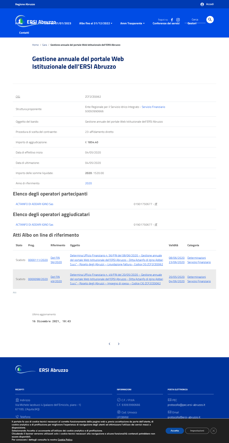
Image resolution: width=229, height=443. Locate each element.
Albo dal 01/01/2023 (57, 23)
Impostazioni (197, 430)
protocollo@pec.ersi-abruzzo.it (186, 405)
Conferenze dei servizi (166, 23)
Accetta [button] (175, 430)
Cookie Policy (65, 439)
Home (19, 23)
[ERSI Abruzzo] (25, 369)
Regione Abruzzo (25, 4)
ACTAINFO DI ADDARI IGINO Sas (34, 204)
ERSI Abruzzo (53, 370)
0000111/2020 (38, 260)
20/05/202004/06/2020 (177, 279)
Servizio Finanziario (153, 107)
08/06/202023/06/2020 (177, 260)
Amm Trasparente (131, 23)
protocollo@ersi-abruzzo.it (184, 417)
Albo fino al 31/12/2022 (94, 23)
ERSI (33, 23)
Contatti (24, 32)
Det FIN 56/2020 (56, 260)
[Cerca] (210, 19)
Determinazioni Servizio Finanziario (199, 260)
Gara (44, 45)
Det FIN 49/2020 (56, 279)
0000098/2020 (38, 279)
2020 (88, 183)
